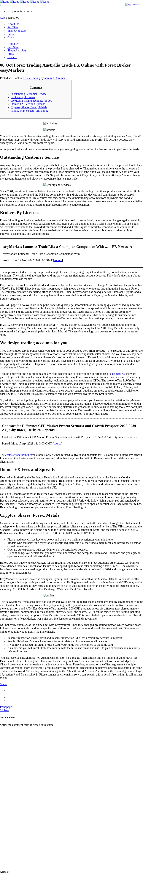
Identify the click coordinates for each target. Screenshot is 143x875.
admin (48, 78)
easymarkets (117, 373)
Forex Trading (31, 78)
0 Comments (60, 78)
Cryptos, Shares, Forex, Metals (29, 107)
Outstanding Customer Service (29, 93)
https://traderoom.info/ (20, 454)
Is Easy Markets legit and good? (29, 110)
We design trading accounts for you (31, 100)
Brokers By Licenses (23, 97)
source (58, 260)
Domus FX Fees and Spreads (28, 104)
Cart (3, 17)
